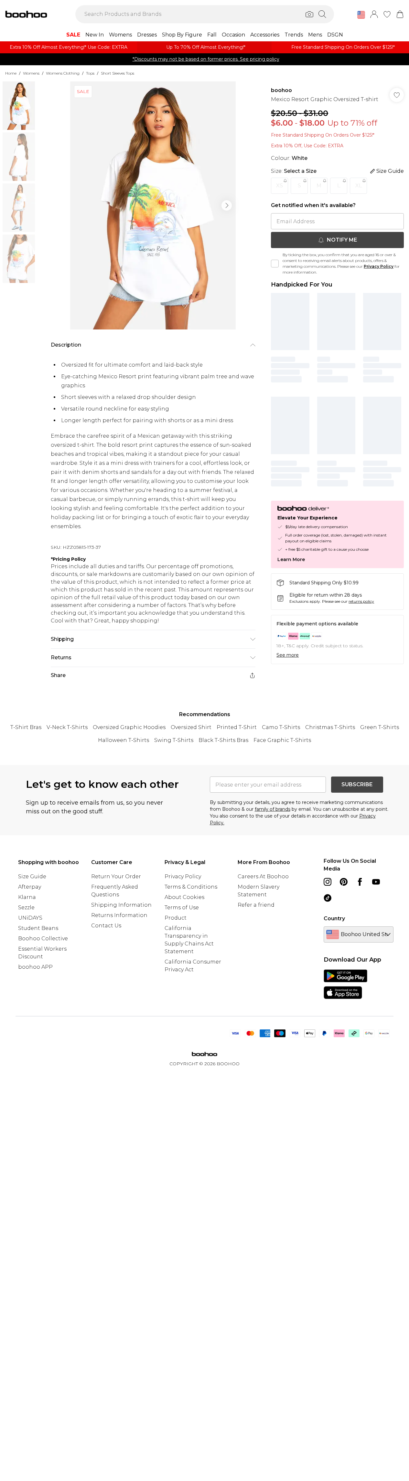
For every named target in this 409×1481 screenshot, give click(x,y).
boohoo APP (35, 967)
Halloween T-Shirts (123, 740)
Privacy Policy (378, 266)
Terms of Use (182, 907)
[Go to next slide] (226, 205)
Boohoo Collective (43, 938)
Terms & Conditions (191, 887)
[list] (153, 205)
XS (279, 186)
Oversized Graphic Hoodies (129, 727)
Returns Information (119, 915)
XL (358, 186)
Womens (31, 73)
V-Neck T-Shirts (67, 727)
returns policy (361, 601)
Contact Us (106, 926)
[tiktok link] (327, 898)
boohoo (281, 90)
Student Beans (38, 928)
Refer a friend (256, 905)
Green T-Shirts (379, 727)
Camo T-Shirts (281, 727)
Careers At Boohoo (263, 876)
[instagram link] (327, 882)
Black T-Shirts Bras (223, 740)
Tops (90, 73)
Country (334, 918)
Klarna (27, 897)
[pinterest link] (344, 882)
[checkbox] (275, 263)
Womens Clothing (63, 73)
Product (176, 918)
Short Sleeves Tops (117, 73)
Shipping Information (121, 905)
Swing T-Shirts (173, 740)
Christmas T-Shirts (330, 727)
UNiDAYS (30, 918)
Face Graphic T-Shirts (282, 740)
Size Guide (32, 876)
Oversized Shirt (191, 727)
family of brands (272, 809)
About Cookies (184, 897)
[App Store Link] (345, 984)
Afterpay (29, 887)
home (10, 73)
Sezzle (26, 907)
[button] (361, 14)
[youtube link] (376, 882)
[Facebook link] (360, 882)
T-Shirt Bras (25, 727)
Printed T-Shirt (237, 727)
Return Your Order (116, 876)
